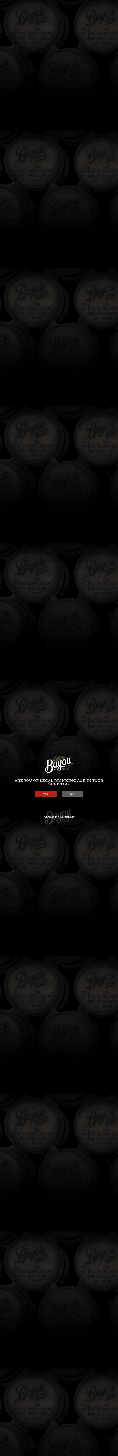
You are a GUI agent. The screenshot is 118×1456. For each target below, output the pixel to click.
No (72, 794)
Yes (45, 794)
